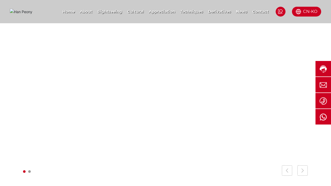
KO (314, 11)
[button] (24, 171)
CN (306, 11)
